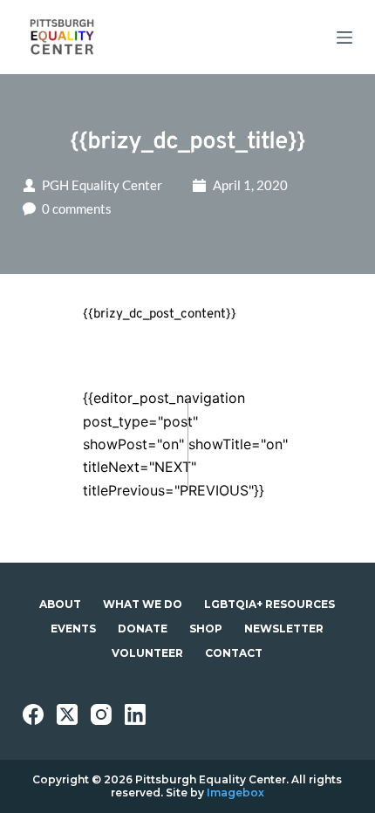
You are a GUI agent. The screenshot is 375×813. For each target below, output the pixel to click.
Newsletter (284, 628)
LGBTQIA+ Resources (269, 604)
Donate (142, 628)
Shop (205, 628)
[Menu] (344, 37)
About (60, 604)
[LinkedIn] (135, 714)
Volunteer (147, 652)
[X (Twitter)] (67, 714)
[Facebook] (33, 714)
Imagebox (235, 792)
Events (73, 628)
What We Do (142, 604)
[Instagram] (101, 714)
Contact (233, 652)
